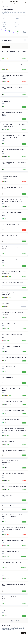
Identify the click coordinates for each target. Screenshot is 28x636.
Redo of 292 (9, 495)
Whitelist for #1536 (10, 366)
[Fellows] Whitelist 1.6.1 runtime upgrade (15, 235)
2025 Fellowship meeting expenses (14, 282)
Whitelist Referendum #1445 (12, 573)
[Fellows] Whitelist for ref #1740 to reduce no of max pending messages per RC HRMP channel (14, 137)
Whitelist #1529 (9, 377)
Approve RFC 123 (9, 441)
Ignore (7, 303)
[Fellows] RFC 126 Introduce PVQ (14, 401)
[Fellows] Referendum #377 (12, 224)
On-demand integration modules (13, 562)
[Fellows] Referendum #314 (12, 419)
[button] (25, 2)
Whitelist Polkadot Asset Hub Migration (15, 64)
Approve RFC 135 (10, 506)
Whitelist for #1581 (10, 323)
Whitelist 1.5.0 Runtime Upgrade (13, 346)
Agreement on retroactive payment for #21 (15, 410)
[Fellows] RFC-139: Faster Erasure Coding (16, 357)
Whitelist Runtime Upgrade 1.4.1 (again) (15, 540)
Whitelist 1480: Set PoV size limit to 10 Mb (16, 486)
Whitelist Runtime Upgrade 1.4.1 (13, 551)
